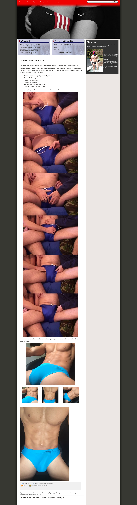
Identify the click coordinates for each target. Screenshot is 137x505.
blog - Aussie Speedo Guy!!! (27, 46)
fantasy (58, 493)
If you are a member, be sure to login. (64, 44)
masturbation (68, 493)
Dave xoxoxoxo (30, 54)
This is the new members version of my (30, 44)
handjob (63, 493)
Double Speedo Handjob (32, 60)
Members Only (44, 483)
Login (55, 47)
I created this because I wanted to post (30, 47)
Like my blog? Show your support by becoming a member (55, 1)
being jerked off (30, 493)
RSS (24, 485)
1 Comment (26, 483)
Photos (51, 483)
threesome (38, 494)
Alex (24, 493)
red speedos (76, 493)
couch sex (37, 493)
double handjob (44, 493)
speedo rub (32, 494)
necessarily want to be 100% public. (29, 50)
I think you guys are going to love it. (29, 52)
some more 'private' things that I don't (29, 49)
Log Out (56, 49)
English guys (52, 493)
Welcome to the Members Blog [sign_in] (27, 1)
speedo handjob (24, 494)
